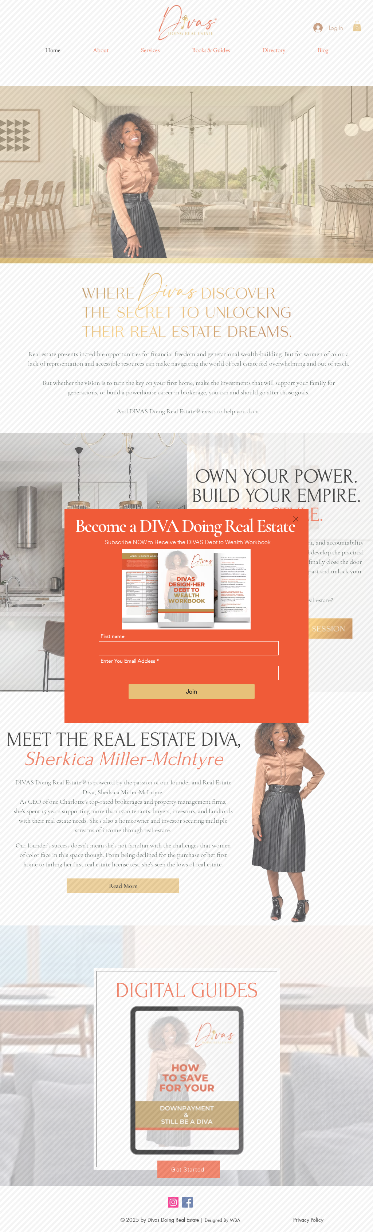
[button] (295, 519)
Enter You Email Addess (128, 660)
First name (113, 636)
